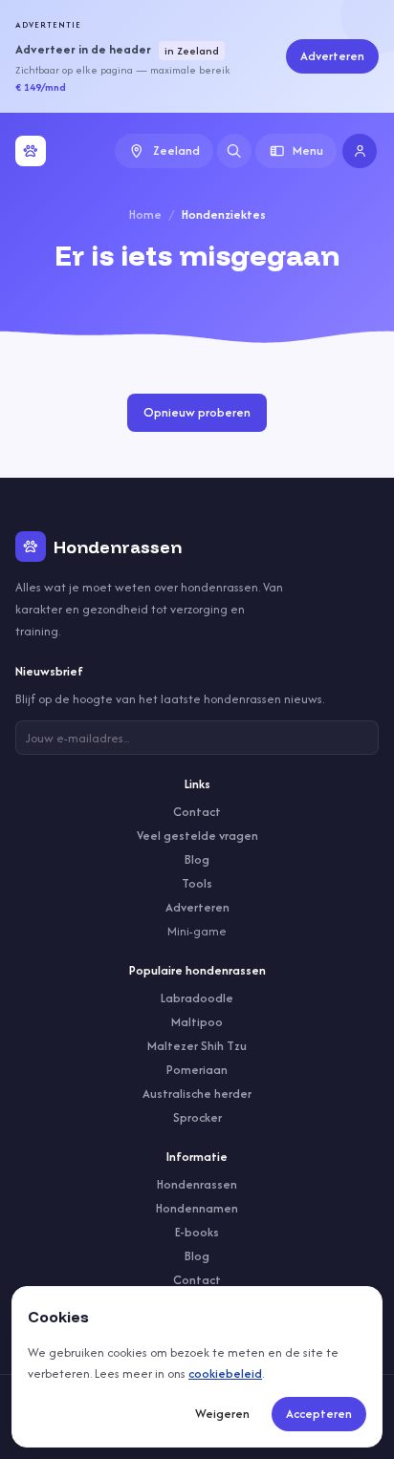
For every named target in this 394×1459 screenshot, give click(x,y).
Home (145, 214)
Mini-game (197, 931)
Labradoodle (197, 998)
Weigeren (222, 1414)
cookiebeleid (225, 1373)
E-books (197, 1232)
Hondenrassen (197, 1184)
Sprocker (197, 1117)
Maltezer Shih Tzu (197, 1046)
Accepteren (319, 1414)
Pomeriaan (197, 1070)
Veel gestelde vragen (197, 835)
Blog (197, 859)
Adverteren (332, 56)
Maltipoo (197, 1022)
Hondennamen (197, 1208)
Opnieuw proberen (197, 412)
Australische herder (197, 1093)
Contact (197, 812)
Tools (197, 883)
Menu (308, 150)
